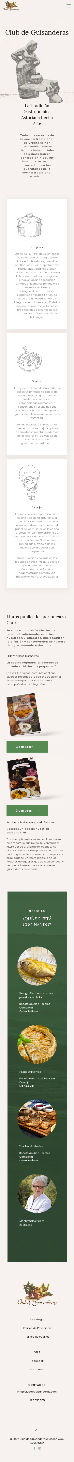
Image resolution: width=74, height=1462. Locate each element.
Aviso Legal (37, 1319)
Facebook (37, 1361)
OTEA (37, 1352)
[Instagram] (40, 1448)
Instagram (37, 1369)
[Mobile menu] (68, 6)
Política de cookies (37, 1337)
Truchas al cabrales (31, 1146)
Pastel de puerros (30, 1071)
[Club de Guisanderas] (11, 6)
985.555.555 (37, 1400)
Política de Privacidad (37, 1328)
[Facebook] (34, 1448)
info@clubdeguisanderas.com (37, 1392)
